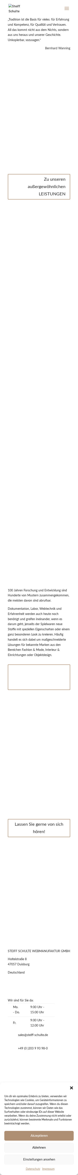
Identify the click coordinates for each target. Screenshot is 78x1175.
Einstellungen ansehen (39, 1159)
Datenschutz (33, 1169)
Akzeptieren (39, 1135)
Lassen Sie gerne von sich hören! (39, 828)
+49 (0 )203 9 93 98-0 (33, 1048)
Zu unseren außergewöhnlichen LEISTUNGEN (46, 186)
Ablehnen (39, 1147)
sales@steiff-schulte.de (33, 1035)
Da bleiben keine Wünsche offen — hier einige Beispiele (38, 677)
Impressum (48, 1169)
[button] (71, 1088)
